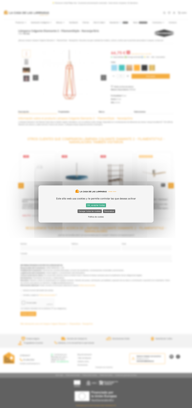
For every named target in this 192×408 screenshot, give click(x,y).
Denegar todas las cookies (90, 211)
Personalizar (109, 211)
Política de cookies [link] (96, 217)
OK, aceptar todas (96, 205)
